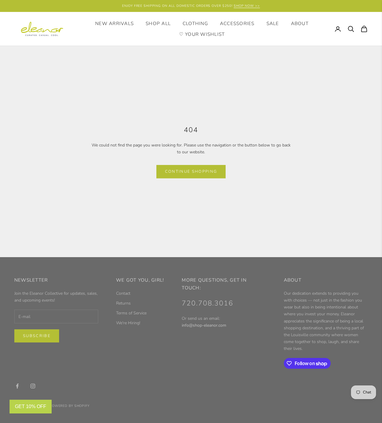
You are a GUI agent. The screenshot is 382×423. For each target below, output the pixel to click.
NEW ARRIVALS (114, 23)
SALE (273, 23)
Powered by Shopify (70, 406)
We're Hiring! (128, 323)
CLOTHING (195, 23)
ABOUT (300, 23)
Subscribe (36, 336)
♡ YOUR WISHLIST (202, 34)
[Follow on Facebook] (17, 386)
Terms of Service (131, 313)
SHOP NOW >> (247, 6)
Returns (123, 303)
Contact (123, 293)
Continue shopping (191, 171)
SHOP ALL (158, 23)
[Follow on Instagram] (33, 386)
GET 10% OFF (30, 406)
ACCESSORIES (237, 23)
